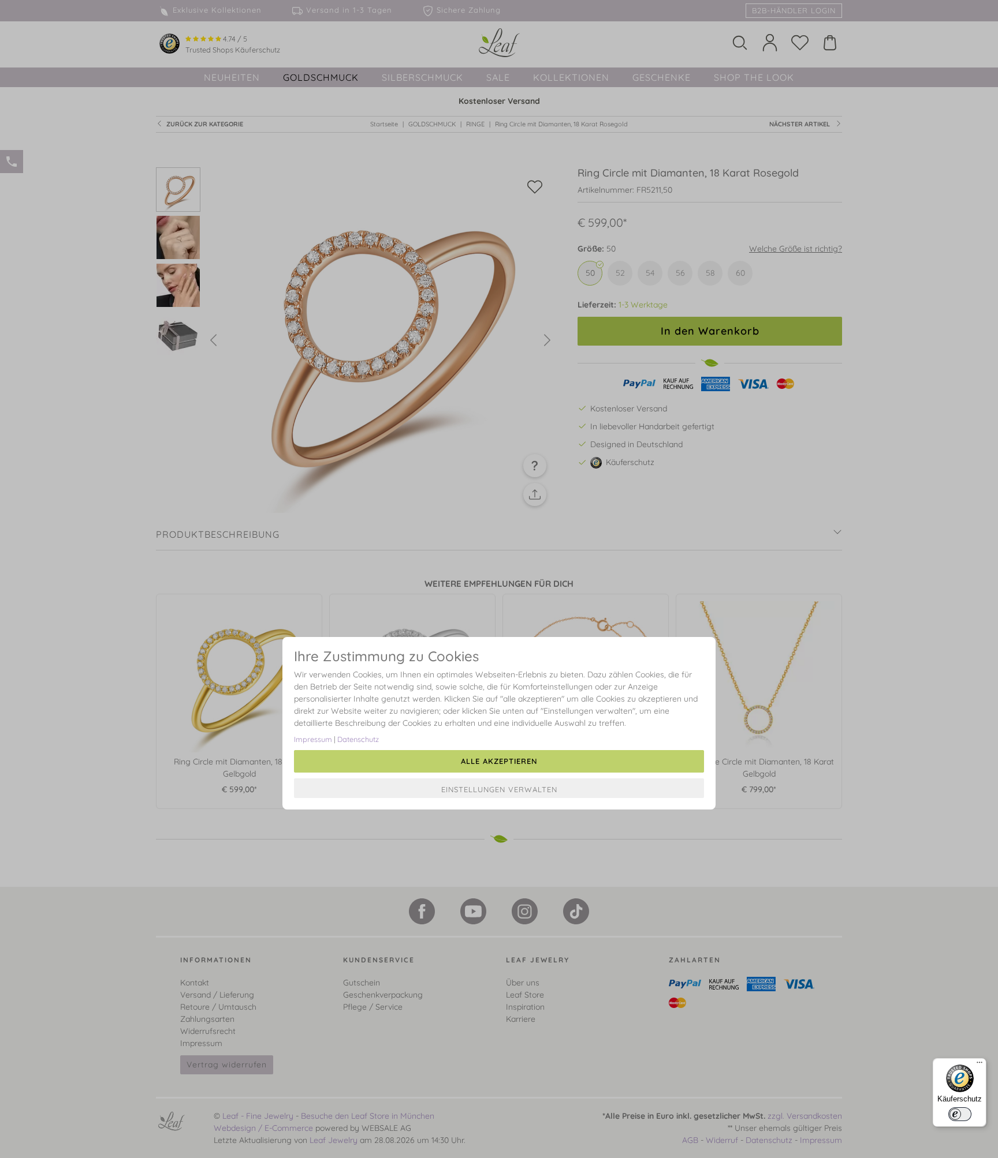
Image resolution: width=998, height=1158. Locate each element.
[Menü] (979, 1065)
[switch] (959, 1114)
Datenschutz (358, 739)
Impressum (313, 739)
